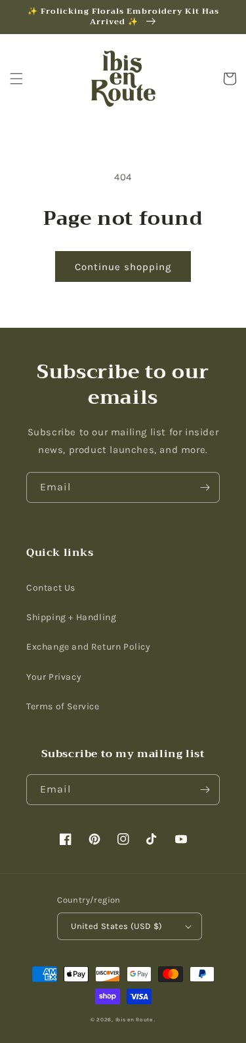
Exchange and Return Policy (88, 646)
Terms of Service (63, 706)
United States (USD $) (116, 926)
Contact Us (50, 587)
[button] (16, 78)
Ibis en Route (134, 1019)
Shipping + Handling (71, 617)
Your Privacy (53, 676)
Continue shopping (123, 267)
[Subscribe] (204, 487)
